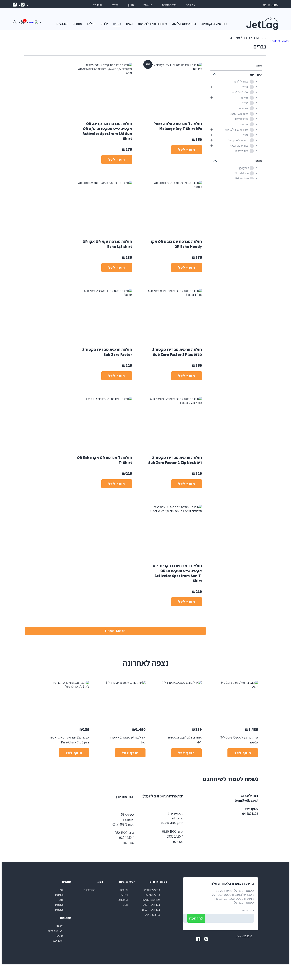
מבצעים (62, 23)
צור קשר (190, 5)
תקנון (131, 5)
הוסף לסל (186, 149)
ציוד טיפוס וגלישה (184, 23)
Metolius (59, 895)
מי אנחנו (148, 5)
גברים (117, 23)
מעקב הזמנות (169, 5)
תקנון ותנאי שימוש (55, 931)
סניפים (115, 5)
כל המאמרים (89, 890)
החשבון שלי (122, 900)
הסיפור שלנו (58, 940)
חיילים (91, 23)
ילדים (104, 23)
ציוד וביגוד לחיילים (152, 914)
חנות (125, 904)
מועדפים (97, 5)
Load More (115, 631)
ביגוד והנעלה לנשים (151, 904)
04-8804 (166, 823)
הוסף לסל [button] (242, 753)
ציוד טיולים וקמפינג (214, 23)
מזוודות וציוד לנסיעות (152, 23)
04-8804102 (270, 5)
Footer (285, 41)
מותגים (77, 23)
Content (275, 41)
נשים (129, 23)
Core (60, 890)
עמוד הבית (259, 37)
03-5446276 (119, 824)
